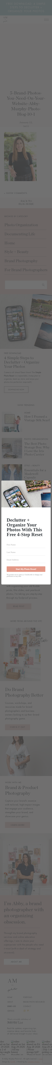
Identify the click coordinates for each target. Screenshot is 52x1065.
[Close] (47, 484)
